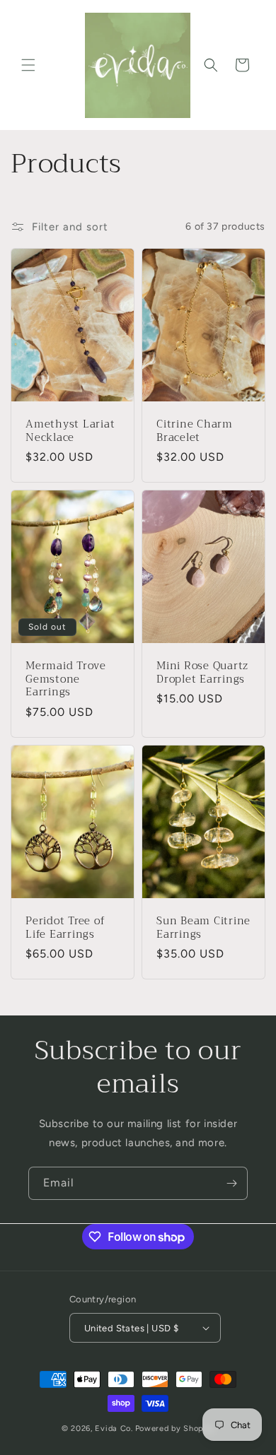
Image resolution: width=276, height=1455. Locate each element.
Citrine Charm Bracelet (194, 431)
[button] (28, 65)
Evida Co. (113, 1428)
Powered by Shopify (175, 1428)
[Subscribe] (231, 1183)
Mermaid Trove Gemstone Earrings (65, 679)
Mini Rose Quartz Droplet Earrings (202, 672)
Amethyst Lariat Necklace (70, 431)
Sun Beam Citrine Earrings (203, 927)
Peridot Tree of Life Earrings (65, 927)
